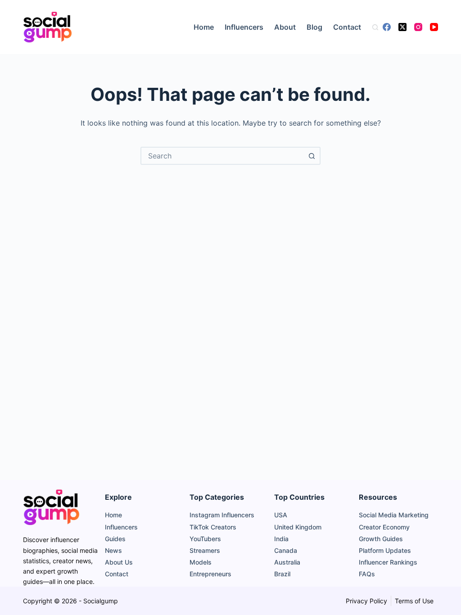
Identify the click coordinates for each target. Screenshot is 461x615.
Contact (347, 27)
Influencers (244, 27)
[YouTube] (434, 27)
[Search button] (311, 156)
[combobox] (222, 156)
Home (204, 27)
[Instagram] (418, 27)
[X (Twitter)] (402, 27)
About (285, 27)
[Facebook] (387, 27)
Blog (314, 27)
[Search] (375, 27)
